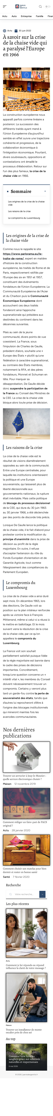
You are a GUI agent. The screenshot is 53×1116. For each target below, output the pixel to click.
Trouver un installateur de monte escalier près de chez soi (24, 1031)
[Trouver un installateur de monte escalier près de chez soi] (26, 997)
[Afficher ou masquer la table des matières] (38, 191)
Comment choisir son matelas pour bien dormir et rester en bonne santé (24, 870)
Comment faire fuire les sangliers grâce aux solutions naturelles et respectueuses (24, 1059)
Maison (7, 783)
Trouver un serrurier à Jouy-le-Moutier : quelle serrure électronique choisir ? (24, 777)
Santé (6, 876)
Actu (6, 830)
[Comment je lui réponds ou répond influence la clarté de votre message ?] (26, 933)
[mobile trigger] (5, 6)
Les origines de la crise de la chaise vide (26, 203)
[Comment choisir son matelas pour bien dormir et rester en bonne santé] (26, 850)
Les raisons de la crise (19, 211)
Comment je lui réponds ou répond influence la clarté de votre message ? (26, 966)
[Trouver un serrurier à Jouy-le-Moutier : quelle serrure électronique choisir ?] (26, 757)
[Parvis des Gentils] (21, 6)
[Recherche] (40, 6)
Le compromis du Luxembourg (24, 218)
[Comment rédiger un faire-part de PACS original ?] (26, 803)
